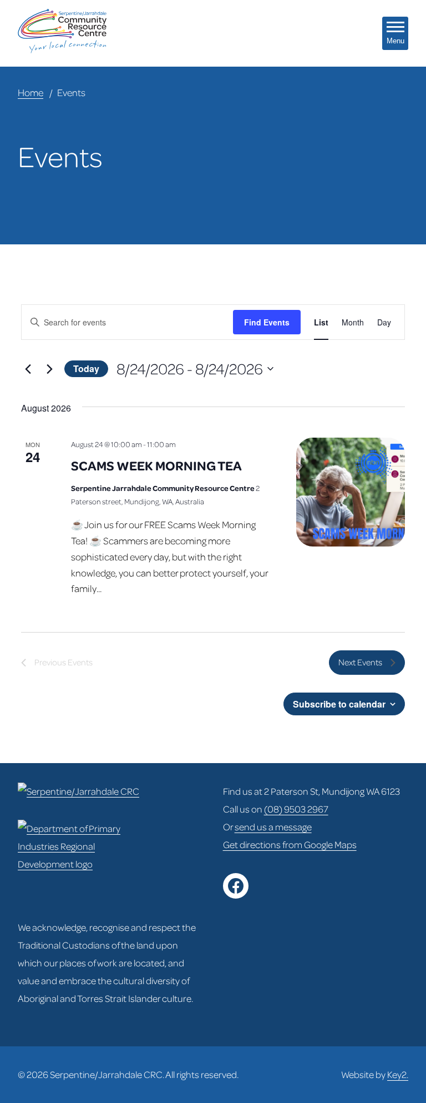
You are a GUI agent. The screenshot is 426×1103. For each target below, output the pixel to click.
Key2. (397, 1074)
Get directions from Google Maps (290, 844)
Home (30, 92)
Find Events (267, 322)
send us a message (273, 827)
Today (86, 368)
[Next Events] (49, 368)
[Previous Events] (27, 368)
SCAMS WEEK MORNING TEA (156, 465)
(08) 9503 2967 (296, 809)
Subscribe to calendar (339, 704)
